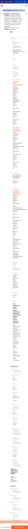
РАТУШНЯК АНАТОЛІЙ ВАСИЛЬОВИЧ (15, 129)
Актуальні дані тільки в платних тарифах (14, 522)
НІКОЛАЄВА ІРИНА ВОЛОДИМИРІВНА (15, 83)
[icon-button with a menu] (26, 5)
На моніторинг (20, 527)
